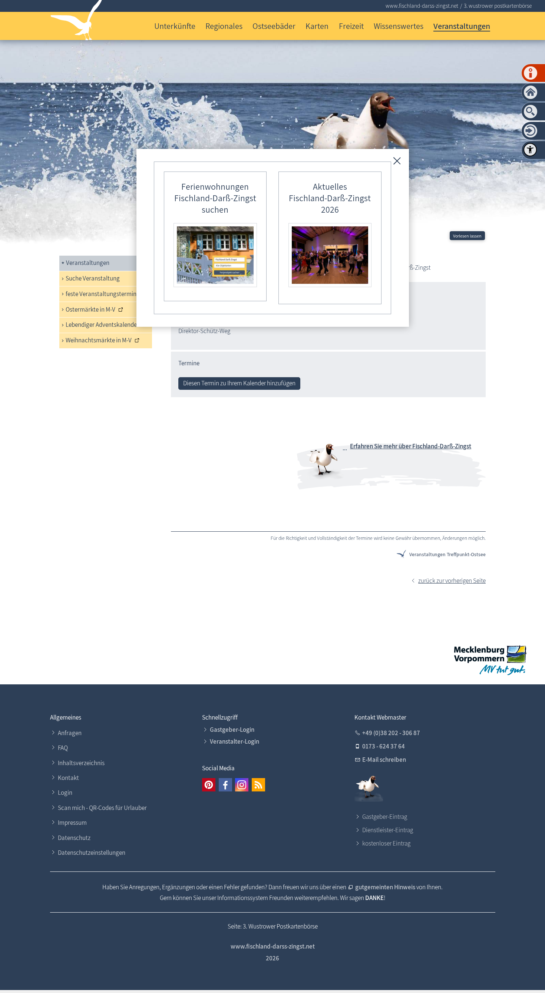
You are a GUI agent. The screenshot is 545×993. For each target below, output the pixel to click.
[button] (208, 784)
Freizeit (351, 25)
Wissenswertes (398, 25)
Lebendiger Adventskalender (102, 325)
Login (65, 792)
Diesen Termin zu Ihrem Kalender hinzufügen (239, 383)
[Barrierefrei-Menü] (530, 149)
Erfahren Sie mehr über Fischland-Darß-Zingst (410, 446)
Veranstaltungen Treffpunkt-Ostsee (447, 554)
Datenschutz (74, 838)
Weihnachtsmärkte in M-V (99, 340)
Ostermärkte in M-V (90, 309)
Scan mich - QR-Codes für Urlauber (102, 808)
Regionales (223, 25)
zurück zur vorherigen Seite (452, 581)
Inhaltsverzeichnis (81, 763)
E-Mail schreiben (384, 759)
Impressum (72, 822)
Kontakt (68, 778)
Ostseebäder (273, 25)
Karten (316, 25)
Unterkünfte (174, 25)
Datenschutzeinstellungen (91, 852)
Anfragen (70, 733)
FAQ (63, 748)
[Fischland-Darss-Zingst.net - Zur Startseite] (76, 21)
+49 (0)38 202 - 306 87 (391, 733)
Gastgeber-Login (232, 729)
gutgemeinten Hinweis (385, 887)
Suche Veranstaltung (93, 278)
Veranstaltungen (461, 25)
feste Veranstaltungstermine (102, 294)
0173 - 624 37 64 (383, 746)
